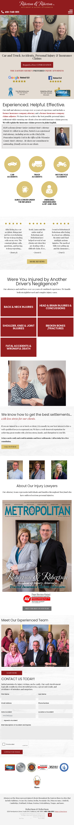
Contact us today (12, 752)
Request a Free (37, 64)
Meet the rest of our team (37, 608)
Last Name (42, 694)
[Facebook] (50, 815)
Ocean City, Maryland (39, 817)
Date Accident (6, 712)
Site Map (21, 818)
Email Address (6, 703)
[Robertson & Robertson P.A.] (37, 4)
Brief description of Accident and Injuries (16, 725)
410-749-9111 (12, 12)
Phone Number (43, 703)
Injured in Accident (11, 720)
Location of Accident (46, 712)
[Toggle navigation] (70, 11)
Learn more (12, 673)
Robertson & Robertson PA (37, 813)
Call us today (10, 447)
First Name (5, 694)
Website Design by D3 (39, 815)
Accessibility (41, 818)
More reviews (37, 261)
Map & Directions (61, 811)
